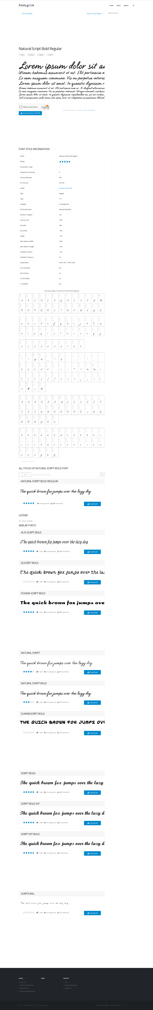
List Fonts (23, 982)
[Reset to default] (102, 475)
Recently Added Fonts (27, 985)
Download (93, 504)
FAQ (66, 982)
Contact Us (68, 988)
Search (126, 5)
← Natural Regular (26, 13)
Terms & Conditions (103, 1005)
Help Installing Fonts (71, 985)
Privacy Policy (115, 1005)
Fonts (118, 5)
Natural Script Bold (65, 188)
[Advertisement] (62, 31)
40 (25, 475)
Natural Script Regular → (95, 13)
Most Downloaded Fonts (27, 991)
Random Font (24, 988)
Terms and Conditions (89, 110)
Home (111, 5)
